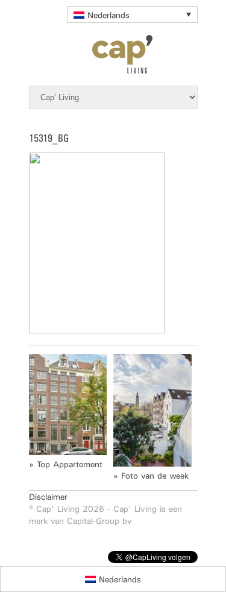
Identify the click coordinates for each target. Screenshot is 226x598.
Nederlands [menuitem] (108, 15)
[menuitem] (132, 14)
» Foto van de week (151, 475)
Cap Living (113, 54)
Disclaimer (48, 496)
